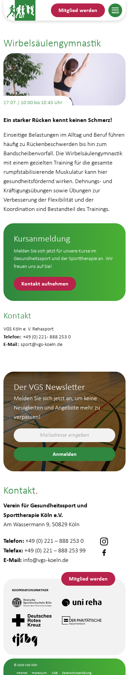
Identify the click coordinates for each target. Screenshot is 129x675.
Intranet (22, 673)
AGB (54, 673)
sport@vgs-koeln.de (41, 344)
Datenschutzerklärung (77, 673)
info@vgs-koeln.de (45, 560)
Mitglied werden (77, 10)
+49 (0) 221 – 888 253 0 (54, 540)
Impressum (39, 673)
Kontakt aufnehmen (44, 283)
